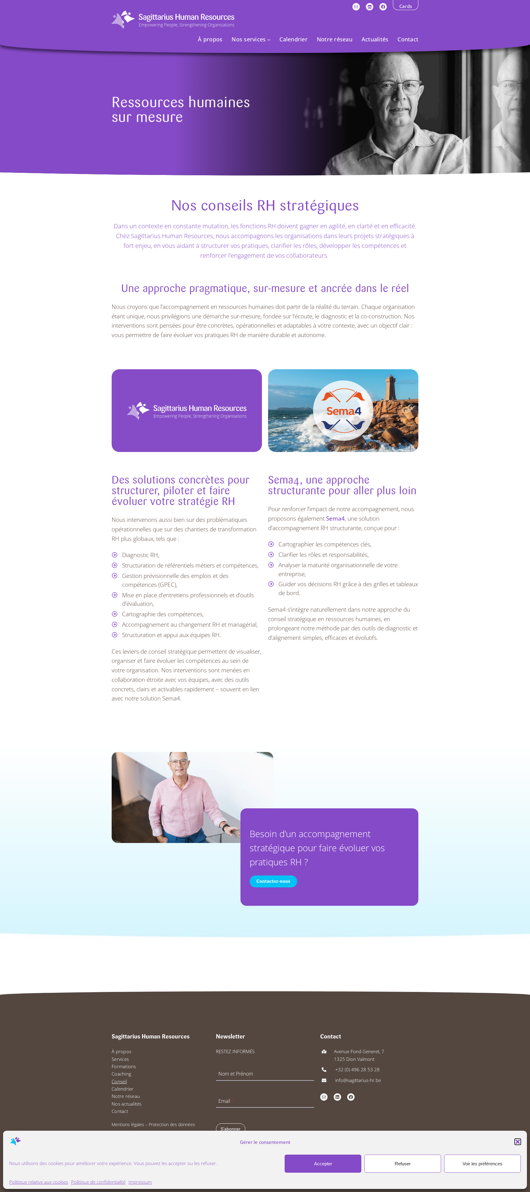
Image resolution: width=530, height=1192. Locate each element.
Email (226, 1101)
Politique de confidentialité (98, 1182)
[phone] (324, 1069)
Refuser (403, 1163)
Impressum (140, 1182)
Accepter (323, 1163)
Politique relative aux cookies (38, 1182)
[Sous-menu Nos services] (269, 39)
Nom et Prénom (235, 1074)
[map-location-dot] (324, 1051)
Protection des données (172, 1124)
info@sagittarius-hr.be (357, 1080)
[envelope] (324, 1080)
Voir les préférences (482, 1163)
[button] (518, 1142)
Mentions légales (128, 1124)
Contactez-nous (273, 881)
